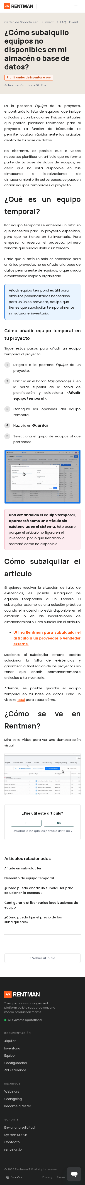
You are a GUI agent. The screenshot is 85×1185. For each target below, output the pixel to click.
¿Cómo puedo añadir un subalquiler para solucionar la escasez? (38, 890)
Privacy (47, 1177)
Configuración (15, 1063)
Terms (61, 1177)
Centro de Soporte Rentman (25, 22)
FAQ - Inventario (72, 22)
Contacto (12, 1142)
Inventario (12, 1048)
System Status (15, 1135)
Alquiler (10, 1041)
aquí (21, 699)
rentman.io (13, 1149)
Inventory (51, 22)
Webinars (11, 1091)
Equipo (9, 1055)
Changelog (13, 1099)
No (59, 823)
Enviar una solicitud (19, 1127)
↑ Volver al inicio (42, 958)
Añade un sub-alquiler (22, 868)
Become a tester (17, 1106)
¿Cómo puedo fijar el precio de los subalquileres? (33, 919)
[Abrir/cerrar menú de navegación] (76, 6)
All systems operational (25, 1020)
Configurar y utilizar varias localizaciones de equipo (41, 905)
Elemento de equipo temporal (29, 878)
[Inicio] (18, 6)
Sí (26, 823)
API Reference (15, 1070)
